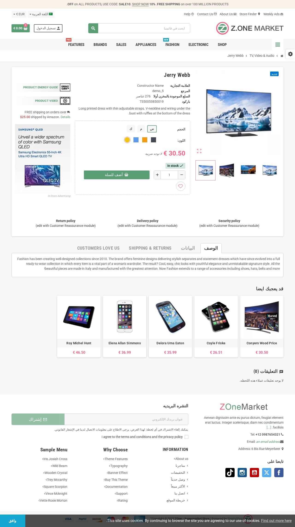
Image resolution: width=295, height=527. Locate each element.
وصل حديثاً (178, 479)
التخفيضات (178, 472)
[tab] (211, 248)
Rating (123, 500)
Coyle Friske (216, 343)
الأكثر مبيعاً (178, 486)
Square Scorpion (55, 486)
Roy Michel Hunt (78, 343)
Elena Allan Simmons (125, 343)
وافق (12, 520)
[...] (269, 427)
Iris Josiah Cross (55, 459)
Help (189, 14)
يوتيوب (254, 472)
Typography (119, 466)
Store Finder (250, 14)
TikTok (230, 472)
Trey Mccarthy (57, 480)
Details (65, 117)
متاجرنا (180, 465)
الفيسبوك (278, 472)
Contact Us (207, 14)
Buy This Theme (116, 480)
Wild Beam (59, 466)
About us (181, 459)
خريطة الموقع (176, 500)
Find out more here (276, 520)
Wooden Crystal (56, 473)
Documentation (117, 486)
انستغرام (242, 472)
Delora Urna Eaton (170, 343)
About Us (228, 14)
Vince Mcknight (56, 493)
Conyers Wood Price (262, 343)
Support (122, 493)
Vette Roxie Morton (53, 500)
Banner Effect (118, 473)
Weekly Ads (273, 14)
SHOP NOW (140, 4)
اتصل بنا (179, 493)
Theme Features (116, 459)
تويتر (266, 472)
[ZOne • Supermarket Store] (250, 28)
